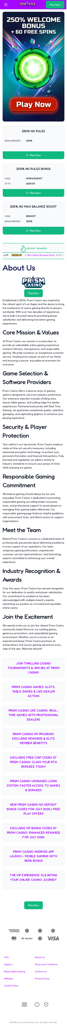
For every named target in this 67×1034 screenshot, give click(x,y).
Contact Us (41, 971)
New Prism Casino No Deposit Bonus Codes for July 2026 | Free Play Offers (33, 809)
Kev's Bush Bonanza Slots (35, 255)
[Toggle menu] (6, 4)
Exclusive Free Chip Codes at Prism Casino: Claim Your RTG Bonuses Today (33, 762)
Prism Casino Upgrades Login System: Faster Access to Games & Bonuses (33, 785)
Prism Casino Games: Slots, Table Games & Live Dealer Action (33, 691)
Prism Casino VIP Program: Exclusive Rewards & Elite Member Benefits (33, 738)
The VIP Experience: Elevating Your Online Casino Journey (33, 877)
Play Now (55, 4)
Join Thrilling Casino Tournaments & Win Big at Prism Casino (33, 668)
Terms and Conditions (46, 964)
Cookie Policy (11, 985)
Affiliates (8, 978)
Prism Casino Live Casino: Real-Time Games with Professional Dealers (33, 715)
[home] (27, 7)
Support (8, 964)
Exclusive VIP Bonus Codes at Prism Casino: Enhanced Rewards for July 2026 (33, 832)
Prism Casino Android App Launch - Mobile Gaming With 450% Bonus (33, 856)
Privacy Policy (42, 978)
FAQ (6, 957)
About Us (40, 957)
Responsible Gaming (14, 971)
